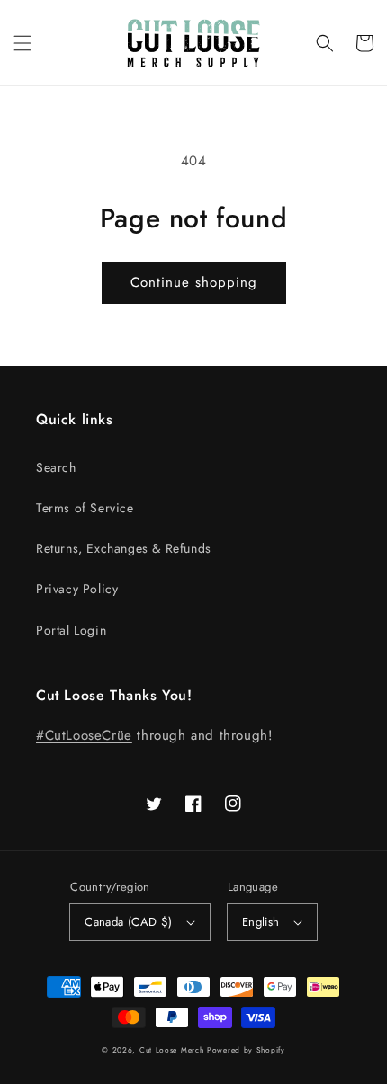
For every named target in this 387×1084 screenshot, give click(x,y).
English (261, 921)
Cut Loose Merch (172, 1049)
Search (56, 467)
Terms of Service (85, 508)
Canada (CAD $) (129, 921)
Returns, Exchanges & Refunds (124, 548)
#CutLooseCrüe (84, 735)
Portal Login (71, 630)
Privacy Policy (77, 589)
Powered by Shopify (246, 1049)
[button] (22, 43)
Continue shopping (193, 282)
